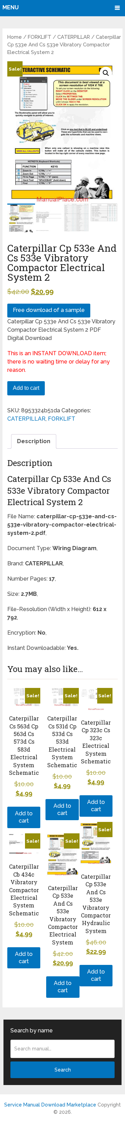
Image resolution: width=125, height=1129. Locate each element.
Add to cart (26, 388)
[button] (106, 73)
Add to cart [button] (24, 817)
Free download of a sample (49, 310)
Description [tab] (33, 441)
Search (63, 1070)
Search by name (31, 1030)
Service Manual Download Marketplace (50, 1105)
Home (14, 37)
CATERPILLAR (73, 37)
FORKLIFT (39, 37)
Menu (10, 7)
